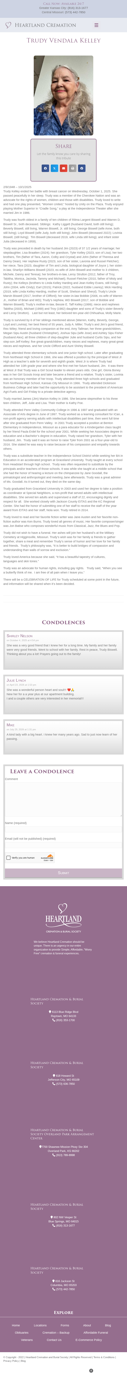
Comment (11, 779)
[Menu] (96, 25)
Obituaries (21, 1332)
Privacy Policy (11, 1360)
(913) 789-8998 (65, 1155)
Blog (108, 1325)
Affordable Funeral (96, 1332)
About (87, 1325)
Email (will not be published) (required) (30, 838)
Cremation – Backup (55, 1332)
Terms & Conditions (104, 1357)
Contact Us (54, 1340)
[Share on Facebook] (45, 168)
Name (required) (16, 823)
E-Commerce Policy (89, 1340)
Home (16, 1325)
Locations (40, 1325)
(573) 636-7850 (65, 1083)
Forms (65, 1325)
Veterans (27, 1340)
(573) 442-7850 (75, 12)
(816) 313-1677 (78, 8)
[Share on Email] (63, 168)
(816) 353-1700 (65, 1020)
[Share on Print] (72, 168)
